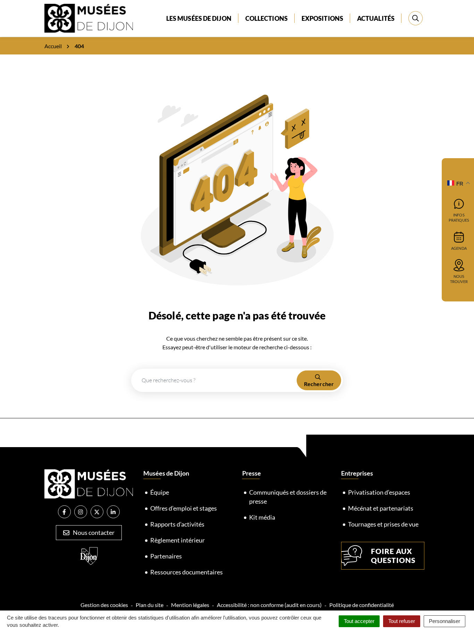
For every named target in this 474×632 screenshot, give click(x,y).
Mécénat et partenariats (380, 508)
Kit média (262, 517)
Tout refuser (401, 621)
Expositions (322, 18)
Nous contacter (93, 532)
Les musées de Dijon (198, 18)
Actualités (376, 18)
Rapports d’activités (177, 524)
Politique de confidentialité (361, 604)
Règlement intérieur (177, 540)
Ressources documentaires (186, 572)
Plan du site (149, 604)
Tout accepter (359, 621)
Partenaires (166, 556)
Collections (266, 18)
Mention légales (190, 604)
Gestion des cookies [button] (104, 604)
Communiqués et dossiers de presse (288, 496)
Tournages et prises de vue (383, 524)
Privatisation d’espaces (379, 492)
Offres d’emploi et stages (183, 508)
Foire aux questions (393, 555)
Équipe (159, 492)
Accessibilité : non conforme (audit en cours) (269, 604)
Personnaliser (444, 621)
